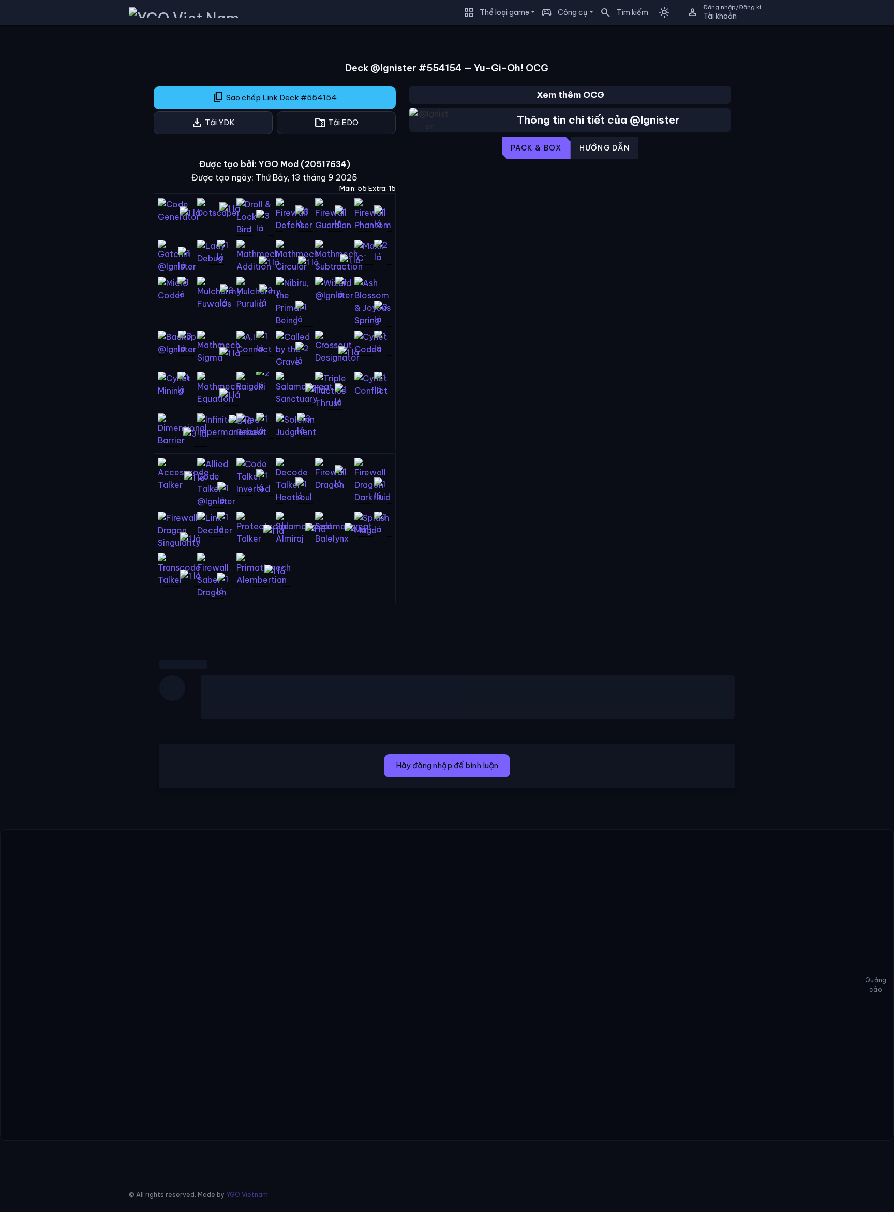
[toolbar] (570, 148)
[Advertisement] (68, 188)
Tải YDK (213, 122)
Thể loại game (504, 12)
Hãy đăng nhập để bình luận (447, 765)
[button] (620, 12)
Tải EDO (336, 122)
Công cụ (572, 12)
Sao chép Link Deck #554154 (274, 97)
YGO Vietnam (247, 1195)
